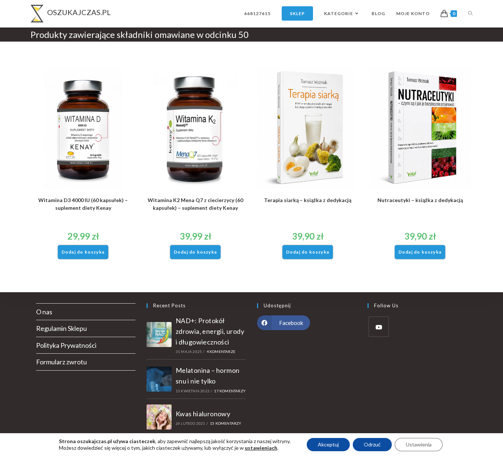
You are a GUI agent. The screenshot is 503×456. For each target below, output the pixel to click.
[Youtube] (379, 327)
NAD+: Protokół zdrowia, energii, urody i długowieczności (210, 331)
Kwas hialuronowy (203, 414)
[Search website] (470, 13)
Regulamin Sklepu (61, 328)
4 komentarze (221, 351)
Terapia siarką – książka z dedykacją (307, 200)
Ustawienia (419, 444)
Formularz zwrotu (61, 362)
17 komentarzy (230, 391)
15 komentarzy (226, 423)
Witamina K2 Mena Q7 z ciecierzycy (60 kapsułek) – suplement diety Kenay (195, 204)
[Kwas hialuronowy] (159, 417)
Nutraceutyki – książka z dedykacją (420, 200)
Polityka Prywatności (66, 345)
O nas (44, 312)
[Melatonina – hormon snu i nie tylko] (159, 379)
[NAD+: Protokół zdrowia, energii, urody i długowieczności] (159, 334)
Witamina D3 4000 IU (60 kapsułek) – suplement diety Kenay (83, 204)
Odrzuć (372, 444)
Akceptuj (328, 444)
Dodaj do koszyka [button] (83, 252)
